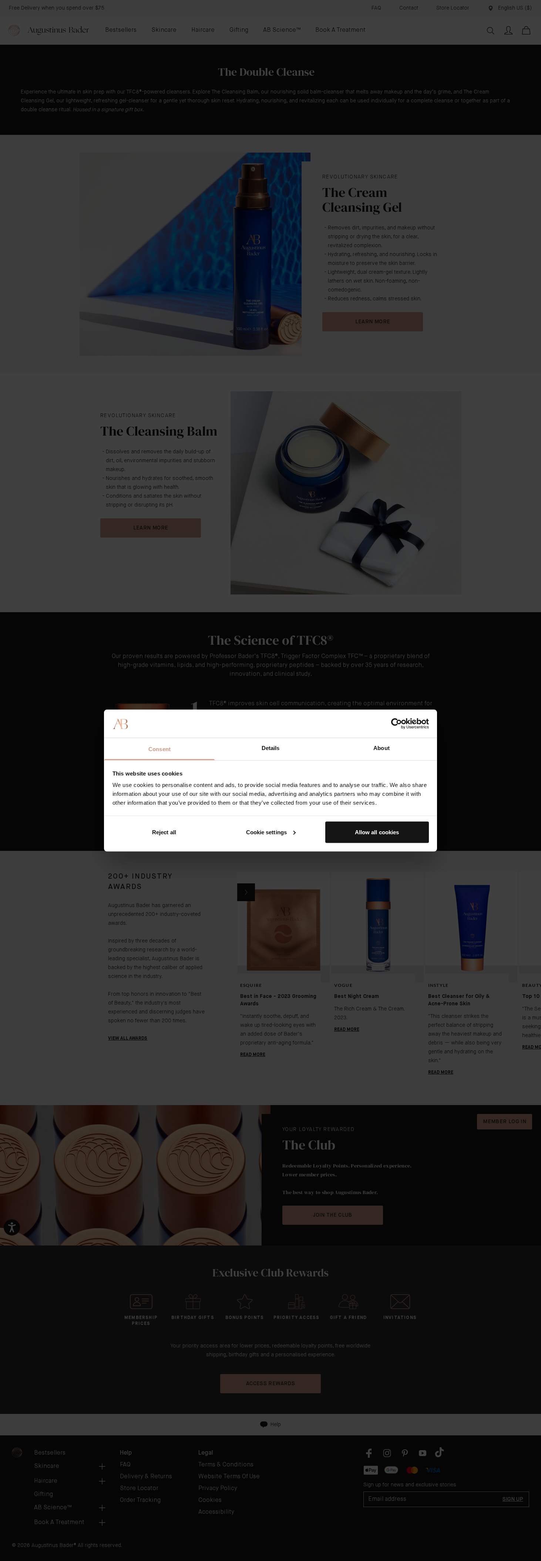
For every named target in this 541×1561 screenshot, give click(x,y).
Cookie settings (266, 832)
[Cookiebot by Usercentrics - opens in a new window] (396, 723)
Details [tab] (271, 748)
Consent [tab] (159, 749)
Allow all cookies (377, 832)
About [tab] (381, 748)
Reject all (164, 832)
